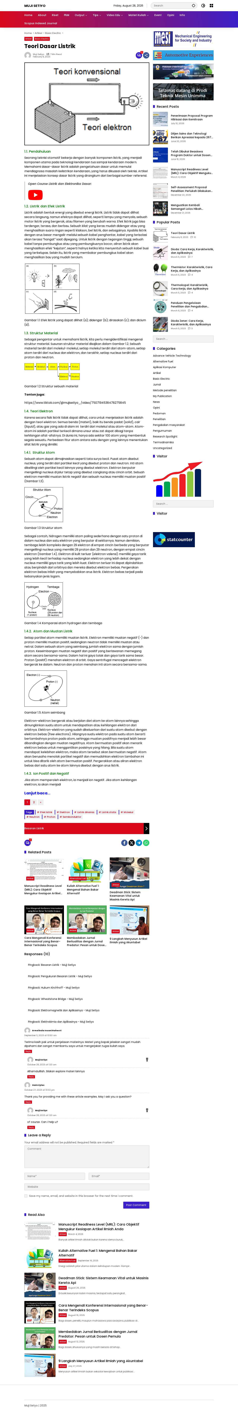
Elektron (65, 812)
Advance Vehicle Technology (172, 356)
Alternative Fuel (78, 878)
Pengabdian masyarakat (169, 425)
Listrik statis (109, 812)
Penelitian (159, 419)
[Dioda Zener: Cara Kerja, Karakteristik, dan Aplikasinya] (160, 324)
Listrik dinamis (85, 812)
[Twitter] (131, 843)
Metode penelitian (165, 390)
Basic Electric (42, 38)
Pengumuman (162, 431)
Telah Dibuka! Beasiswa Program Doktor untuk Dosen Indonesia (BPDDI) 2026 (190, 153)
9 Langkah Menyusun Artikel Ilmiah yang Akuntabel (128, 940)
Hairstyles (38, 1085)
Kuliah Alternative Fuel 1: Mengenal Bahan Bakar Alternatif (83, 889)
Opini (156, 408)
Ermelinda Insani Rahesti (46, 1030)
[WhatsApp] (146, 843)
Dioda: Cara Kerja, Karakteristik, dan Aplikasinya (192, 251)
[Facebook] (124, 843)
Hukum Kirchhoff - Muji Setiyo (60, 987)
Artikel (28, 38)
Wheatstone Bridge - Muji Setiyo (62, 999)
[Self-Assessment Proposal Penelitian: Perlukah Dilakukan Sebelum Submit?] (160, 190)
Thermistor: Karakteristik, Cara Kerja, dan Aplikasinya (191, 269)
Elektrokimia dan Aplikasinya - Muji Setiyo (67, 1022)
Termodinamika (163, 442)
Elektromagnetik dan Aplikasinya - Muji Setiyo (70, 1010)
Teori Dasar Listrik (183, 233)
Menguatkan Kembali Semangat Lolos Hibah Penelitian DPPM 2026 (186, 207)
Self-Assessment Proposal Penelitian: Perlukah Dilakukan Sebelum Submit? (191, 189)
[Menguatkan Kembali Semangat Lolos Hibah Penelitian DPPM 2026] (160, 208)
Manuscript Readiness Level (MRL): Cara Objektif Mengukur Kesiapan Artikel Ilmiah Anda (43, 889)
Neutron (34, 817)
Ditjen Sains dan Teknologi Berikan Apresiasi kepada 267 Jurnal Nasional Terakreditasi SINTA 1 (191, 135)
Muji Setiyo (35, 5)
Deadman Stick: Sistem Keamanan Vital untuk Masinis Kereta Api (125, 896)
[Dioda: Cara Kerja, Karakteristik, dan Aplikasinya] (160, 252)
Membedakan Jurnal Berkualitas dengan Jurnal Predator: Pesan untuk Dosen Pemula (86, 941)
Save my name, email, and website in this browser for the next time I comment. (81, 1196)
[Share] (146, 55)
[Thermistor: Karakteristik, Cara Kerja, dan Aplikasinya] (160, 270)
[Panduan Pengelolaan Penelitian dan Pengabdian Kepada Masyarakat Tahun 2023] (160, 306)
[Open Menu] (211, 5)
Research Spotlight (165, 437)
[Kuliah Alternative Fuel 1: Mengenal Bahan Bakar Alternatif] (87, 869)
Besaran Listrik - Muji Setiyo (58, 965)
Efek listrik (46, 812)
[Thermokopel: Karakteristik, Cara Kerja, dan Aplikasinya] (160, 288)
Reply (28, 1051)
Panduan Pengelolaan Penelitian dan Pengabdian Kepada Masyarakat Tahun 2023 (189, 305)
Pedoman (159, 413)
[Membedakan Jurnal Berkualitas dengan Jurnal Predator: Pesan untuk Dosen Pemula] (87, 919)
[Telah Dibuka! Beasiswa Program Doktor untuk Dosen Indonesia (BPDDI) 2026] (160, 155)
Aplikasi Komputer (164, 367)
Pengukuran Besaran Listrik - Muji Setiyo (66, 976)
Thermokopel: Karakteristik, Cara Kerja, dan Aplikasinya (189, 287)
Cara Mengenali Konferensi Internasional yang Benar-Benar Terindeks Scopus (42, 941)
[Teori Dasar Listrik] (160, 234)
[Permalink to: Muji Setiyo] (28, 55)
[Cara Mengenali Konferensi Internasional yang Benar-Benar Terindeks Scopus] (44, 919)
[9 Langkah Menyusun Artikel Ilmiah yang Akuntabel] (129, 920)
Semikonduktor (72, 817)
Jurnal (157, 385)
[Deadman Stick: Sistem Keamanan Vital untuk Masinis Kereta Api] (129, 873)
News (156, 402)
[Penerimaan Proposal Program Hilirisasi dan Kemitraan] (160, 119)
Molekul (128, 812)
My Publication (162, 396)
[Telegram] (139, 843)
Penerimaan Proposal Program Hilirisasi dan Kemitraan (192, 117)
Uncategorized (162, 448)
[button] (193, 5)
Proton (51, 817)
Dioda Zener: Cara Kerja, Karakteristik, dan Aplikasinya (191, 322)
